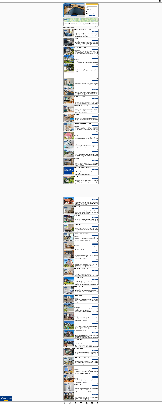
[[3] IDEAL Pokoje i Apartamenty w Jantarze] (69, 51)
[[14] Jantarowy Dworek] (69, 153)
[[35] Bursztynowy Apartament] (69, 352)
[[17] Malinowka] (69, 180)
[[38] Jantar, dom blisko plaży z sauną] (69, 378)
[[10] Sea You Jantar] (69, 118)
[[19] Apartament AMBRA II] (69, 210)
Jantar (64, 30)
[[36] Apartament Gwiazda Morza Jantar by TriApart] (69, 361)
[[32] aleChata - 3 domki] (69, 325)
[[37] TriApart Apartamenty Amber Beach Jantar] (69, 370)
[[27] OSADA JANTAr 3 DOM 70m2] (69, 281)
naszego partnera (88, 240)
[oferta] (65, 45)
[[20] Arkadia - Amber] (69, 219)
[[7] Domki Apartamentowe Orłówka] (69, 91)
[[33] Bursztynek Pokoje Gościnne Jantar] (69, 334)
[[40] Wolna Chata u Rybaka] (69, 396)
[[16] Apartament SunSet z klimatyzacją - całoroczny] (69, 171)
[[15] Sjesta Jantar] (69, 162)
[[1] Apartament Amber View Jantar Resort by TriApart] (69, 33)
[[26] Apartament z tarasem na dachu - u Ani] (69, 272)
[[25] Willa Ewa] (69, 263)
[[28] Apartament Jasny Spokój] (69, 290)
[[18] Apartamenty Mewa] (69, 201)
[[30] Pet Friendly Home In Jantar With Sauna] (69, 307)
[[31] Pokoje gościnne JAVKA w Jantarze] (69, 316)
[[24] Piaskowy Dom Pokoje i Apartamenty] (69, 254)
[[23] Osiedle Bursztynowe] (69, 245)
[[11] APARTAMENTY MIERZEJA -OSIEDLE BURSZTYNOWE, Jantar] (69, 127)
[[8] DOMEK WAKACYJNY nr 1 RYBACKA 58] (69, 100)
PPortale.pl (3, 403)
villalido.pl (81, 1)
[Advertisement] (81, 191)
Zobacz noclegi (95, 31)
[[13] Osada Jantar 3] (69, 144)
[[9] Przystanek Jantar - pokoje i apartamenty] (69, 109)
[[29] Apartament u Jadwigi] (69, 299)
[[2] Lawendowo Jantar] (69, 42)
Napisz (161, 403)
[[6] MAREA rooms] (69, 82)
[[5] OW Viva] (69, 68)
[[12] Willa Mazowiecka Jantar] (69, 135)
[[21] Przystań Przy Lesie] (69, 228)
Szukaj (92, 15)
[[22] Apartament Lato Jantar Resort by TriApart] (69, 237)
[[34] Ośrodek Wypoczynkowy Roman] (69, 343)
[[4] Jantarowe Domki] (69, 59)
